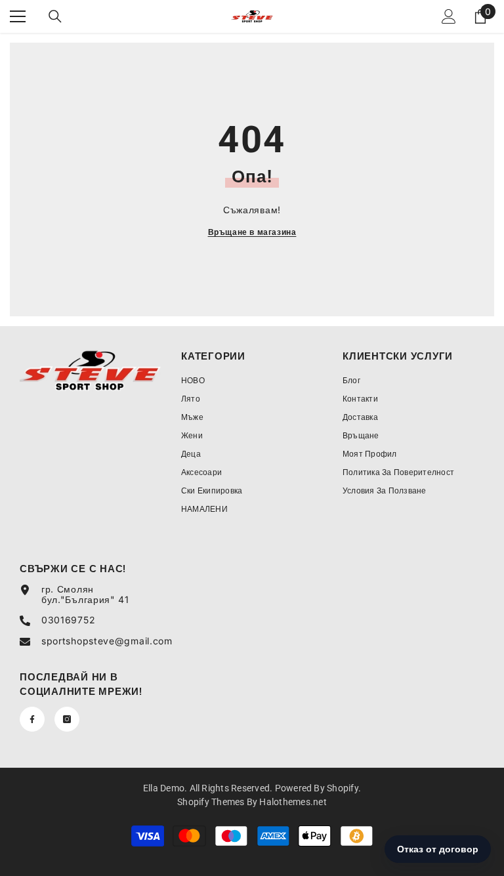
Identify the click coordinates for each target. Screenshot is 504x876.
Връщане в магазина (252, 232)
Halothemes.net (292, 802)
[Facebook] (32, 719)
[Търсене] (55, 16)
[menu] (18, 16)
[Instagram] (66, 719)
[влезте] (449, 16)
